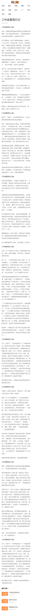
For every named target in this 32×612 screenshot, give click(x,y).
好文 (22, 10)
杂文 (3, 14)
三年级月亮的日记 (14, 592)
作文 (28, 10)
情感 (16, 6)
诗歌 (22, 6)
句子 (28, 6)
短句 (3, 10)
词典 (9, 14)
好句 (16, 10)
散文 (9, 6)
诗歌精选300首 (13, 607)
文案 (9, 10)
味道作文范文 (13, 599)
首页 (3, 6)
